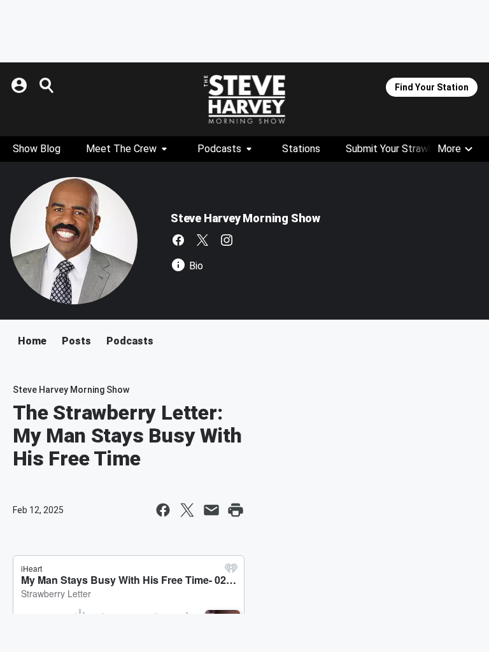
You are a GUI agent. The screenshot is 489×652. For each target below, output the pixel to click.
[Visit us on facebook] (178, 240)
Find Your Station (432, 87)
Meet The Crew (121, 149)
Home (32, 341)
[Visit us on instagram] (226, 240)
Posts (76, 341)
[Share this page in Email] (211, 510)
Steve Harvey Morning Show (245, 218)
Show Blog (36, 149)
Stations (301, 149)
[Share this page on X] (187, 510)
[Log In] (20, 85)
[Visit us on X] (202, 240)
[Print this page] (235, 510)
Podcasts (219, 149)
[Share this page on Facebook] (163, 510)
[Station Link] (244, 99)
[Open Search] (47, 85)
